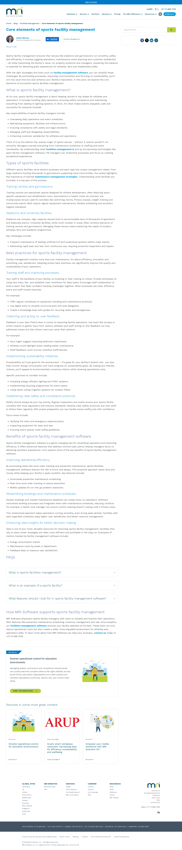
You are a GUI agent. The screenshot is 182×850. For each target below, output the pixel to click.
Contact (91, 787)
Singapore (26, 808)
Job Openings (93, 792)
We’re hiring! (91, 2)
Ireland (24, 792)
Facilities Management (29, 23)
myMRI (68, 787)
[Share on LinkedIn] (151, 40)
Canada (25, 800)
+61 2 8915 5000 (120, 826)
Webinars (113, 792)
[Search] (171, 29)
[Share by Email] (156, 40)
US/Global (26, 787)
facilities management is (60, 149)
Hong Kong (26, 811)
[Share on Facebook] (142, 40)
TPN (45, 789)
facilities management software (28, 625)
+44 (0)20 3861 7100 (95, 826)
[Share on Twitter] (147, 40)
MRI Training (114, 798)
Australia (25, 803)
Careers (91, 789)
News (112, 789)
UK (23, 789)
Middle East (26, 798)
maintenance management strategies (56, 176)
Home (8, 23)
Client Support (71, 789)
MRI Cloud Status (72, 795)
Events (112, 795)
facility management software (70, 72)
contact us (100, 633)
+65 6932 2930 (143, 826)
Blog (16, 23)
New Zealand (27, 806)
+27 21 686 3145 (153, 807)
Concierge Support (73, 792)
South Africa (26, 795)
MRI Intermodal (49, 787)
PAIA (89, 795)
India (24, 814)
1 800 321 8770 (56, 826)
